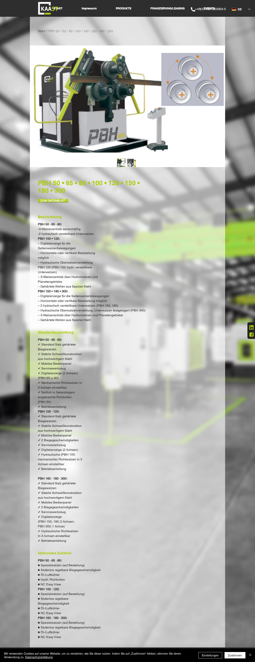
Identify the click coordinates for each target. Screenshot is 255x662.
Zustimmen (235, 655)
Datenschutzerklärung (39, 657)
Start (41, 31)
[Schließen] (250, 655)
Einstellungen (210, 655)
